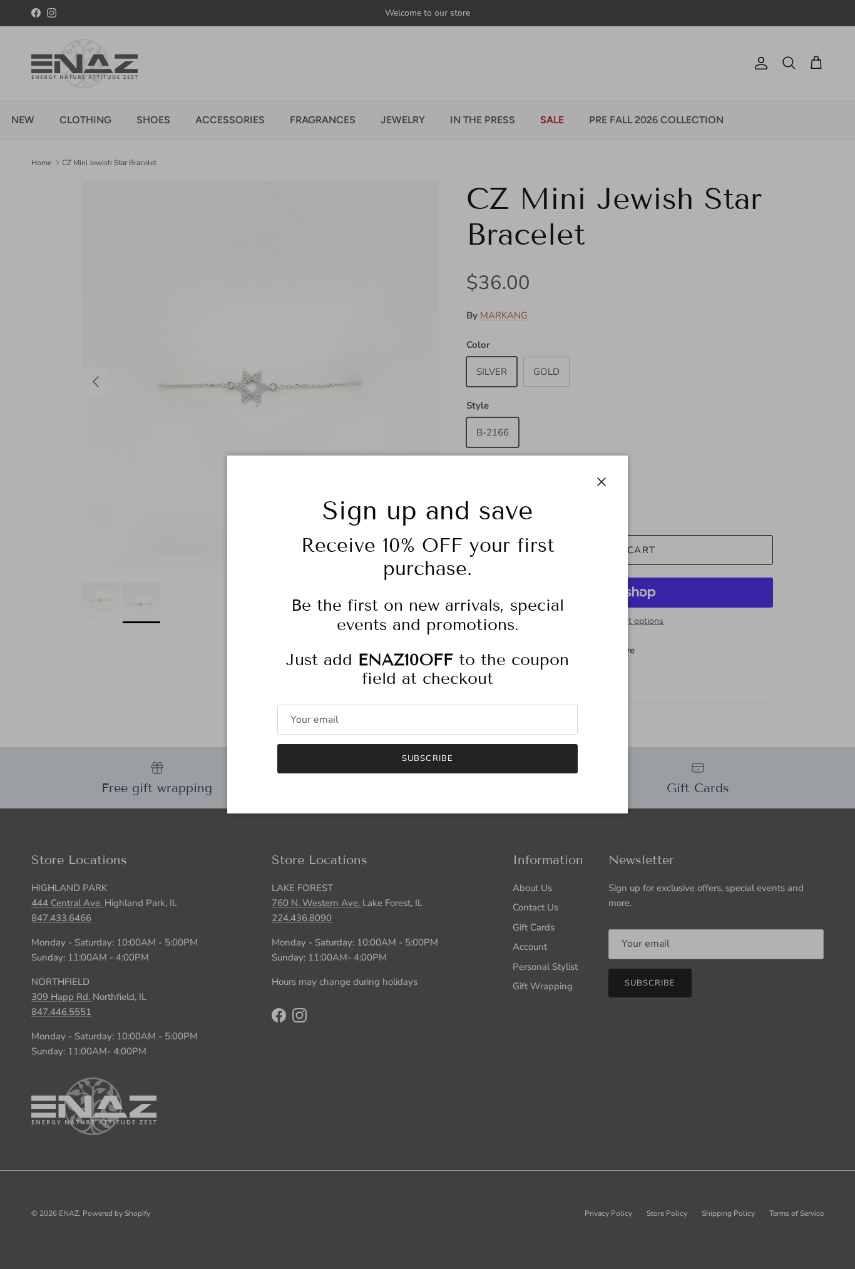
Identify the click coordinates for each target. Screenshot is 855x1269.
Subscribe (427, 758)
